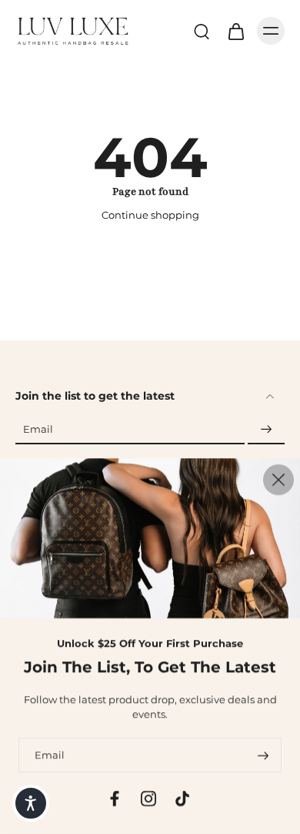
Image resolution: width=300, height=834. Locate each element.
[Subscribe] (266, 430)
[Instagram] (148, 799)
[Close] (278, 479)
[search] (201, 30)
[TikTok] (182, 799)
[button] (30, 803)
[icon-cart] (235, 30)
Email (38, 430)
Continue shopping (150, 215)
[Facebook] (115, 799)
